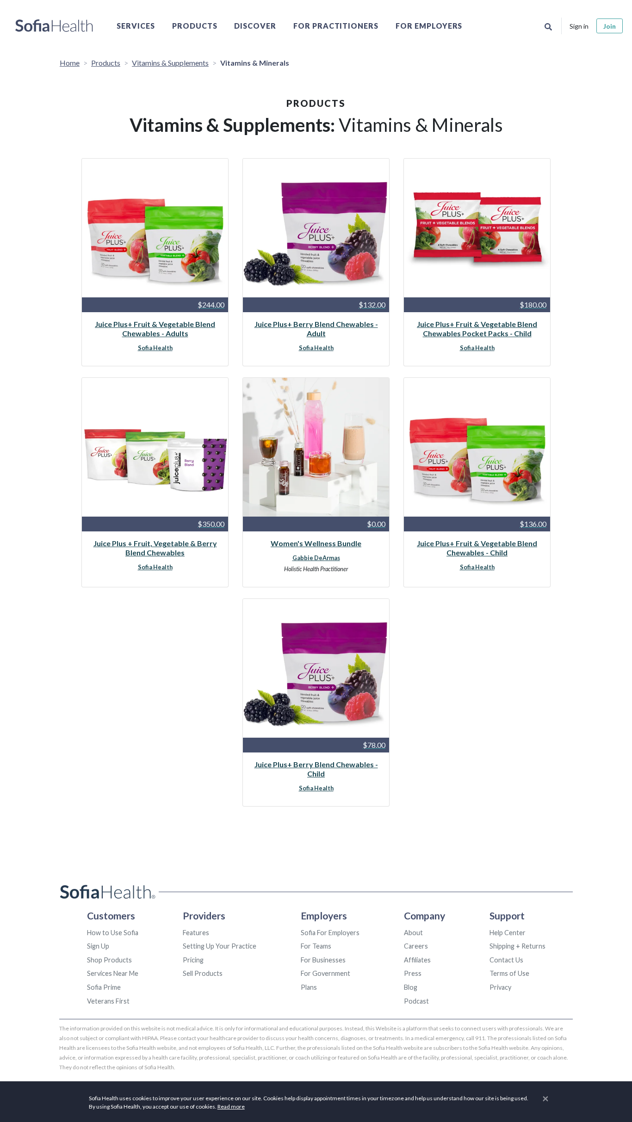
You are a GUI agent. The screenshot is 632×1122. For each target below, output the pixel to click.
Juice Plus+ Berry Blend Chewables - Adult (316, 329)
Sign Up (98, 946)
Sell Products (203, 973)
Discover (255, 25)
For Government (325, 973)
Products (194, 25)
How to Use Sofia (112, 933)
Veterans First (108, 1001)
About (413, 933)
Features (196, 933)
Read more (231, 1106)
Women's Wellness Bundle (316, 543)
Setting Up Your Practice (219, 946)
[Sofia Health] (54, 26)
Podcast (416, 1001)
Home (70, 62)
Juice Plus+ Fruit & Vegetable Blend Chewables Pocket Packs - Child (477, 329)
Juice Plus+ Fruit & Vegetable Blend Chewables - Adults (155, 329)
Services (136, 25)
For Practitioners (335, 25)
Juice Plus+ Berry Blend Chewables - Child (316, 769)
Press (412, 973)
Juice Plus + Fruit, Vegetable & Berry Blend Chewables (155, 548)
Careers (416, 946)
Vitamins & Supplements (170, 62)
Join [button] (609, 26)
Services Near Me (112, 973)
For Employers (429, 25)
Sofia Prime (104, 987)
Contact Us (506, 960)
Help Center (507, 933)
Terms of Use (509, 973)
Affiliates (417, 960)
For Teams (316, 946)
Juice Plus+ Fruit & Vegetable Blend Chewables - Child (477, 548)
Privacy (500, 987)
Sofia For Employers (330, 933)
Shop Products (109, 960)
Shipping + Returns (517, 946)
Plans (309, 987)
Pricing (193, 960)
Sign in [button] (579, 26)
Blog (410, 987)
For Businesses (323, 960)
